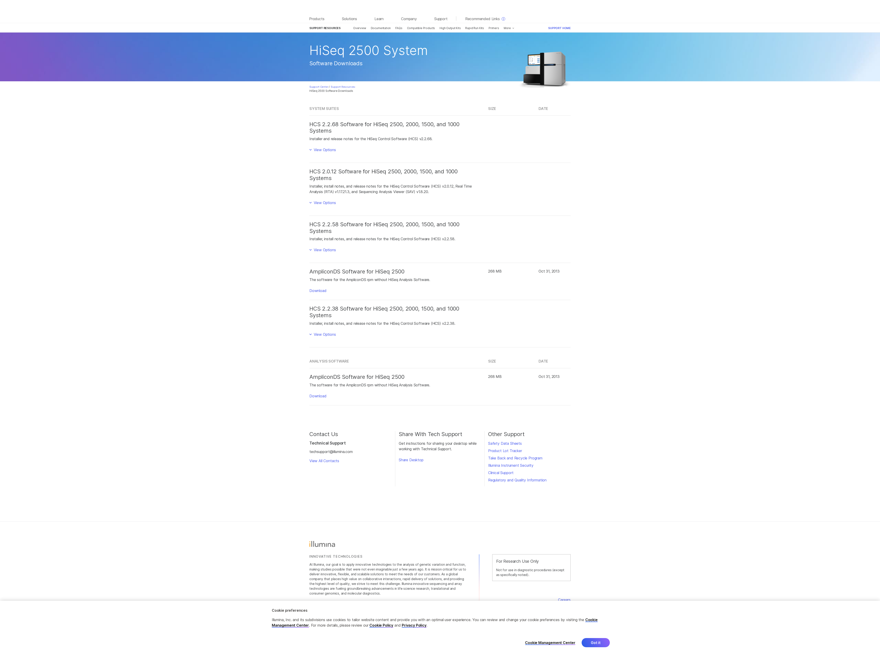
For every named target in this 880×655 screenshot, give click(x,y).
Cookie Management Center (550, 643)
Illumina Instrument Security (511, 465)
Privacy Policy (414, 625)
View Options (324, 149)
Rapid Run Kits (474, 28)
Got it (596, 643)
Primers (494, 28)
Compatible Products (421, 28)
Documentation (381, 28)
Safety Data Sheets (505, 443)
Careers (564, 600)
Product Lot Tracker (505, 450)
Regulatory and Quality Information (517, 480)
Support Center (318, 86)
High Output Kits (450, 28)
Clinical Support (501, 472)
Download (318, 290)
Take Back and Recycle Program (515, 458)
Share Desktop (411, 460)
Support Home (559, 28)
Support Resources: (343, 86)
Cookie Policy (381, 625)
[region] (440, 628)
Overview (359, 28)
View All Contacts (324, 460)
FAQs (398, 28)
